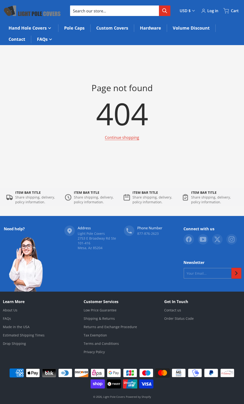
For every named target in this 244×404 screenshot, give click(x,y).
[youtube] (203, 239)
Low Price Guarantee (100, 310)
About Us (10, 310)
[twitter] (217, 239)
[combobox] (120, 10)
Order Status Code (179, 318)
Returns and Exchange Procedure (110, 327)
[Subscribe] (236, 273)
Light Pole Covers (114, 397)
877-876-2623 (148, 233)
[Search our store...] (164, 10)
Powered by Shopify (138, 397)
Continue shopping (122, 137)
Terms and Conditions (101, 343)
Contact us (172, 310)
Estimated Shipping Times (24, 335)
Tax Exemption (95, 335)
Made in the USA (16, 327)
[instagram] (231, 239)
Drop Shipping (14, 343)
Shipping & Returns (99, 318)
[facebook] (188, 239)
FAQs (7, 318)
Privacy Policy (94, 352)
